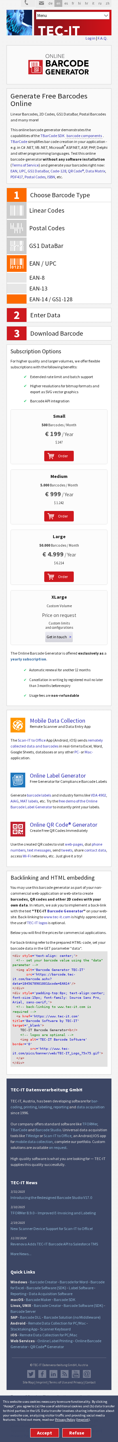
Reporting (18, 1293)
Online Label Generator (58, 775)
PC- (77, 751)
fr (73, 3)
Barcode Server (23, 1311)
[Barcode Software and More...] (19, 22)
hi (79, 3)
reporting (61, 1106)
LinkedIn (53, 1374)
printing (30, 1106)
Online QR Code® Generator (63, 824)
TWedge (32, 1135)
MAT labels (29, 801)
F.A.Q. (103, 38)
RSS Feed (65, 1374)
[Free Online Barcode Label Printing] (17, 780)
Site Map (28, 1382)
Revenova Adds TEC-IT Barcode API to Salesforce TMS (54, 1243)
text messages (39, 850)
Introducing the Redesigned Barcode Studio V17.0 (51, 1197)
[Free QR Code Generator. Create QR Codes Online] (17, 829)
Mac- (89, 751)
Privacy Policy (65, 1419)
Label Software (81, 1287)
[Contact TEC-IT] (28, 3)
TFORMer (89, 1123)
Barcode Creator (43, 1281)
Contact (90, 1382)
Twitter (31, 1374)
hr (86, 3)
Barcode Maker (38, 1299)
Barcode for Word (74, 1281)
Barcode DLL (30, 1317)
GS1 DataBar (38, 170)
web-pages (74, 844)
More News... (20, 1253)
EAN (13, 170)
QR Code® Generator (47, 1346)
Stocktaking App (23, 1329)
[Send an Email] (41, 4)
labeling (45, 1106)
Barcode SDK (64, 1299)
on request (58, 1147)
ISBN (51, 176)
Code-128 (58, 170)
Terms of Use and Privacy (66, 1382)
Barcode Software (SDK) (46, 1287)
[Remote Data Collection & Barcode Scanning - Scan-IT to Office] (17, 725)
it (93, 3)
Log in (90, 38)
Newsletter (87, 1374)
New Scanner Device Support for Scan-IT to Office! (51, 1228)
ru (100, 3)
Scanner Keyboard (55, 1329)
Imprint (82, 1419)
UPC (22, 170)
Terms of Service (25, 165)
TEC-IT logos (37, 922)
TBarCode (18, 141)
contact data (95, 850)
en (58, 3)
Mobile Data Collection (57, 720)
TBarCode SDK (52, 135)
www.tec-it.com (57, 916)
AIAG (14, 801)
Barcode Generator (65, 910)
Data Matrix (95, 170)
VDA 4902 (98, 795)
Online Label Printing (54, 1340)
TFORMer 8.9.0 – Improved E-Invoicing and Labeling (53, 1212)
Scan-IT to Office (32, 740)
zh (107, 3)
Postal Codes (35, 176)
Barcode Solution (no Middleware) (72, 1317)
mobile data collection (34, 1141)
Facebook (42, 1374)
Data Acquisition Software (50, 1293)
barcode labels (39, 795)
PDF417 (16, 176)
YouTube (76, 1374)
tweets (66, 850)
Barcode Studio (48, 1129)
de (50, 3)
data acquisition (91, 1106)
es (66, 3)
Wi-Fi (27, 855)
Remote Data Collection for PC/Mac (57, 1323)
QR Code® (76, 170)
